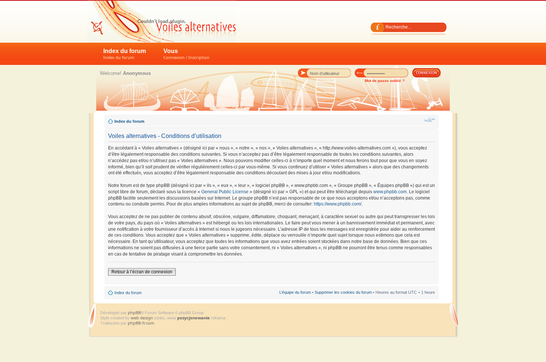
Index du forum (124, 54)
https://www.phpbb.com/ (337, 204)
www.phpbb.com (390, 191)
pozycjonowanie (193, 317)
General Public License (224, 191)
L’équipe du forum (295, 292)
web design (142, 317)
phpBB (134, 312)
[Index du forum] (161, 21)
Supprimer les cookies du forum (343, 292)
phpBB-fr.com (141, 323)
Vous (186, 54)
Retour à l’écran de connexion (141, 271)
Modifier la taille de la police (429, 119)
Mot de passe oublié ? (384, 81)
